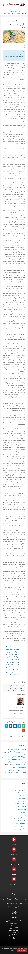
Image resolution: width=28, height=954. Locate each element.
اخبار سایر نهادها (20, 795)
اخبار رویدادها (21, 793)
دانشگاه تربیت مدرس (14, 926)
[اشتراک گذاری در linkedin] (15, 726)
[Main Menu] (3, 5)
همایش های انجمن (20, 826)
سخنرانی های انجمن (19, 818)
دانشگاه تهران (14, 923)
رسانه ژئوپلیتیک (10, 45)
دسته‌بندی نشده (22, 807)
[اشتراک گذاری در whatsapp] (23, 726)
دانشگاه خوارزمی (14, 928)
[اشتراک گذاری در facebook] (10, 726)
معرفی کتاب (22, 798)
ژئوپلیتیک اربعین (22, 767)
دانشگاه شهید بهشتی (14, 930)
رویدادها (24, 815)
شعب (14, 845)
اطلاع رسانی (14, 884)
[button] (22, 950)
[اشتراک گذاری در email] (23, 730)
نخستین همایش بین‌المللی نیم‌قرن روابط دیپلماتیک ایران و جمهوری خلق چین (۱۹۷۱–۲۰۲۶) (15, 772)
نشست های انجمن (20, 823)
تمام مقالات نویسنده (18, 713)
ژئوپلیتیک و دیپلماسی (20, 829)
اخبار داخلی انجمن (20, 790)
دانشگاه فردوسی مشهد (14, 932)
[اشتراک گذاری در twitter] (6, 726)
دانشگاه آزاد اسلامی (14, 935)
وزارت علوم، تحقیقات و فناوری (14, 921)
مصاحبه (23, 812)
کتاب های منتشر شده (19, 804)
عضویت (14, 874)
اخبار (25, 787)
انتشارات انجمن (22, 801)
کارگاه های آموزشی (20, 821)
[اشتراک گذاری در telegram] (19, 726)
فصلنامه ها (14, 854)
